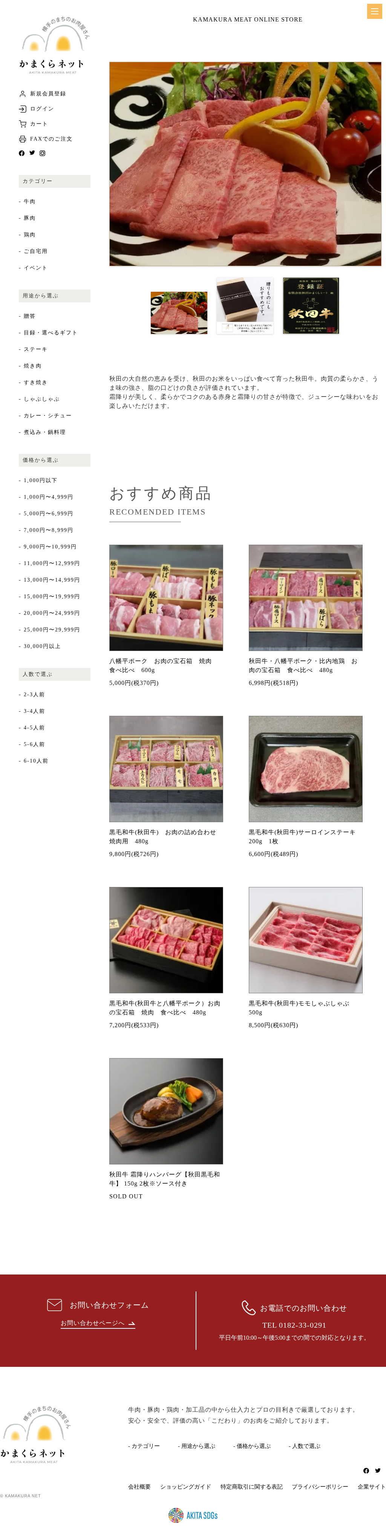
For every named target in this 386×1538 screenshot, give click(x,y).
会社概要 (139, 1487)
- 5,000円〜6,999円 (46, 513)
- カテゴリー (144, 1446)
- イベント (33, 268)
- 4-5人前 (32, 728)
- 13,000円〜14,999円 (49, 580)
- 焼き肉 (30, 366)
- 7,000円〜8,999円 (46, 530)
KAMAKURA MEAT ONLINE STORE (248, 19)
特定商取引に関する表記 (252, 1487)
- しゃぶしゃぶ (39, 399)
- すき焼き (33, 382)
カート (39, 124)
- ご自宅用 (33, 251)
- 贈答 (27, 316)
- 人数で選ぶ (304, 1446)
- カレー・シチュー (45, 415)
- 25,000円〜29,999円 (49, 630)
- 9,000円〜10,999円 (48, 547)
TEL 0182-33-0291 (294, 1325)
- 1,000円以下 (38, 480)
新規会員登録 (48, 94)
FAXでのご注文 (51, 139)
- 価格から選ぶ (252, 1446)
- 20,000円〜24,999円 (49, 613)
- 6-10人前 (34, 761)
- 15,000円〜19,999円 (49, 596)
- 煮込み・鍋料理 (42, 432)
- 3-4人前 (32, 711)
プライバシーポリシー (320, 1487)
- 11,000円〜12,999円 (49, 563)
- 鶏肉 (27, 234)
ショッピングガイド (185, 1487)
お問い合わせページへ (93, 1323)
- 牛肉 (27, 201)
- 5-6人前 (32, 744)
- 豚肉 (27, 218)
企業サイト (372, 1487)
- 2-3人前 (32, 694)
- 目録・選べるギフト (48, 332)
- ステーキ (33, 349)
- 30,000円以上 (40, 646)
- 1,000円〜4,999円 (46, 497)
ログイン (42, 109)
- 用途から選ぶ (196, 1446)
